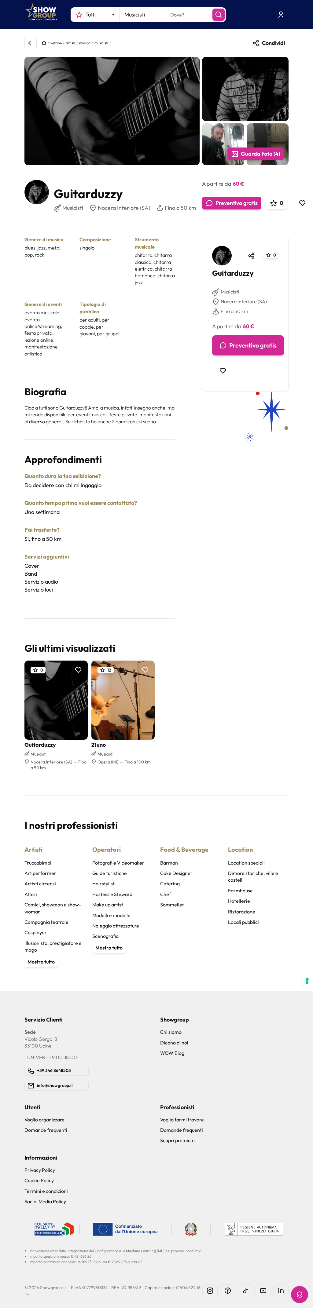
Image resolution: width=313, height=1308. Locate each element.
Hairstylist (103, 883)
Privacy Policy (39, 1170)
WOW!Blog (172, 1053)
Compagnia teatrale (46, 922)
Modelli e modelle (111, 915)
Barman (169, 863)
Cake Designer (176, 873)
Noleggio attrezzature (115, 926)
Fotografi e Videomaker (118, 863)
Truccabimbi (37, 863)
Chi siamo (171, 1032)
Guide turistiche (109, 873)
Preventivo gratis (236, 202)
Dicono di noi (174, 1043)
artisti (70, 43)
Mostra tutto (41, 962)
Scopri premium (177, 1140)
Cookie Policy (39, 1180)
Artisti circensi (40, 883)
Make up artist (107, 905)
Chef (165, 894)
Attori (30, 894)
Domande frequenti (45, 1130)
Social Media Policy (45, 1201)
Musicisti (230, 292)
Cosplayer (35, 932)
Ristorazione (241, 912)
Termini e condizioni (46, 1191)
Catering (170, 883)
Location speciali (246, 863)
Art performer (40, 873)
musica (84, 43)
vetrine (56, 43)
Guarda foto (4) (260, 153)
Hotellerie (239, 901)
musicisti (101, 43)
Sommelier (172, 905)
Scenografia (105, 936)
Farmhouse (240, 890)
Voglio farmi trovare (182, 1120)
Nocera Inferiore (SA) (124, 207)
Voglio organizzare (44, 1120)
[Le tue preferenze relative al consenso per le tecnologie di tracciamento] (307, 981)
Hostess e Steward (112, 894)
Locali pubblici (243, 922)
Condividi (273, 42)
